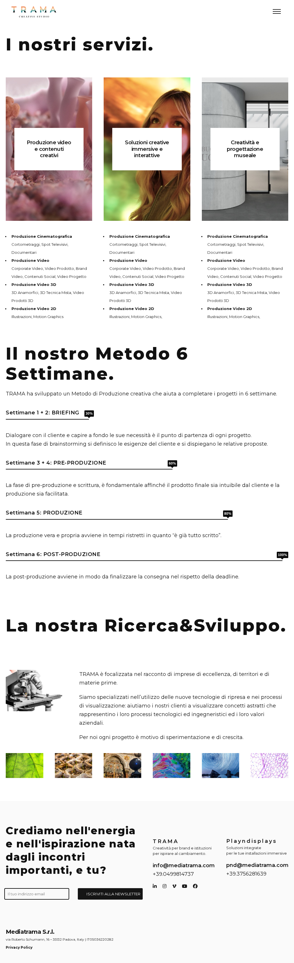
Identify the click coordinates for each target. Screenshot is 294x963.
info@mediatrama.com (184, 865)
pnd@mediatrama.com (257, 865)
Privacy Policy (19, 947)
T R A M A (165, 841)
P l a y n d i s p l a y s (251, 841)
